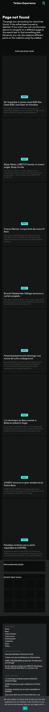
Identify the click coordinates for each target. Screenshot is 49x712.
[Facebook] (32, 627)
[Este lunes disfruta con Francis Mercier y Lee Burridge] (8, 605)
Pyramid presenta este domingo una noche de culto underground (22, 357)
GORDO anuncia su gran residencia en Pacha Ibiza (23, 484)
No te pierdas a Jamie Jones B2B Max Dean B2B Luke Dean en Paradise (23, 103)
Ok (25, 708)
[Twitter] (42, 627)
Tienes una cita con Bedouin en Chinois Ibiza (22, 657)
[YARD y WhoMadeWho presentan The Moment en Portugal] (40, 605)
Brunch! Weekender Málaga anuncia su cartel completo (24, 295)
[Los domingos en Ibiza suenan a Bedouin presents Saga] (24, 395)
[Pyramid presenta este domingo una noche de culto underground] (24, 331)
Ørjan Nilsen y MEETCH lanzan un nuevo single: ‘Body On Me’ (24, 166)
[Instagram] (37, 627)
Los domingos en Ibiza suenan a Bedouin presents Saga (20, 421)
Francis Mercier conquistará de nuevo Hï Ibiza (24, 230)
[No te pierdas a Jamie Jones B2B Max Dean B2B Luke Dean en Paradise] (24, 77)
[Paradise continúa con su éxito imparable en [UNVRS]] (24, 520)
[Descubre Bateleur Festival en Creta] (19, 605)
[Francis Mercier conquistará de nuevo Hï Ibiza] (24, 204)
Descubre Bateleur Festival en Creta (19, 654)
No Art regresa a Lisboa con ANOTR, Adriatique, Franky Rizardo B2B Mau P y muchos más (23, 667)
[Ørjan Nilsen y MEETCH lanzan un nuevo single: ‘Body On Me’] (24, 140)
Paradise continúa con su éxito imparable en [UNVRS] (19, 546)
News (24, 97)
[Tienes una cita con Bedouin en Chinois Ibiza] (29, 605)
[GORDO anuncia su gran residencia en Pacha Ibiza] (24, 458)
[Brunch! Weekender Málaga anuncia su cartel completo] (24, 269)
